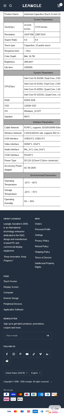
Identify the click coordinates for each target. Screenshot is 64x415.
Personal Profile (42, 229)
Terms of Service (43, 257)
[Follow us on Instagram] (13, 354)
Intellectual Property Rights (44, 265)
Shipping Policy (42, 252)
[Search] (10, 5)
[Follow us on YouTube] (27, 354)
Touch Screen (10, 281)
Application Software (13, 309)
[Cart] (58, 5)
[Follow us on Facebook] (7, 354)
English (34, 373)
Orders (38, 224)
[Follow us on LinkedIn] (47, 354)
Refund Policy (42, 246)
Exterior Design (11, 298)
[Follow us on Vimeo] (40, 354)
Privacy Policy (42, 240)
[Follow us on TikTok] (33, 354)
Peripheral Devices (13, 304)
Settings (39, 235)
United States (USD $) (15, 373)
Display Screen (11, 287)
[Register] (47, 336)
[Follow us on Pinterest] (20, 354)
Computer (8, 292)
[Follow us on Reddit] (7, 361)
